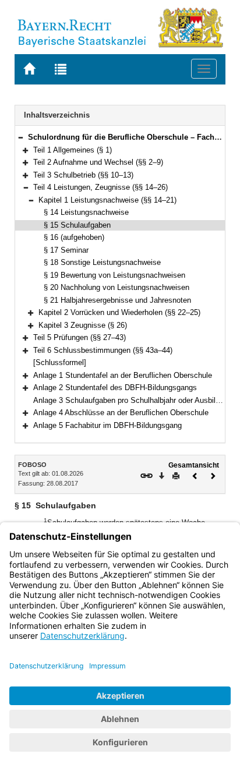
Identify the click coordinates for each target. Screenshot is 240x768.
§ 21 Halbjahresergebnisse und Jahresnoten (117, 300)
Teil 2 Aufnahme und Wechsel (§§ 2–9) (98, 162)
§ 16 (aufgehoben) (74, 237)
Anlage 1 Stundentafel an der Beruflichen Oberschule (122, 375)
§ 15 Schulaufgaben (77, 225)
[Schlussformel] (59, 362)
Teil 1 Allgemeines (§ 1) (72, 150)
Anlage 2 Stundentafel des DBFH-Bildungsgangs (115, 387)
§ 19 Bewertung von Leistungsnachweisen (114, 275)
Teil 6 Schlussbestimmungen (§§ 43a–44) (102, 350)
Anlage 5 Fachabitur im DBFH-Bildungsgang (107, 425)
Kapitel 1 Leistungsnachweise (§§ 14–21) (107, 200)
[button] (20, 137)
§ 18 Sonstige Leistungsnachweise (102, 262)
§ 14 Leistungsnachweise (86, 212)
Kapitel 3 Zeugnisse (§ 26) (82, 325)
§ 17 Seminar (66, 250)
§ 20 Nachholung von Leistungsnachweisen (116, 287)
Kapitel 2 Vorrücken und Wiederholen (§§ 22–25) (119, 312)
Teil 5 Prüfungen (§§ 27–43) (79, 337)
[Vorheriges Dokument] (195, 475)
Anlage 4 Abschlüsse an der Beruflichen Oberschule (121, 412)
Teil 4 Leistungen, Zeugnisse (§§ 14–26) (100, 187)
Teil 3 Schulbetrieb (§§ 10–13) (83, 175)
